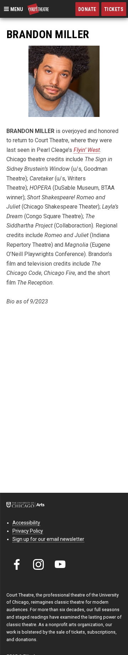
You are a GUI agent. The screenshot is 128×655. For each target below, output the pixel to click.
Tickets (114, 9)
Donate (87, 9)
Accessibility (26, 523)
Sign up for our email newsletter (48, 539)
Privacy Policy (27, 531)
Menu (16, 9)
